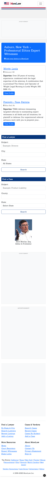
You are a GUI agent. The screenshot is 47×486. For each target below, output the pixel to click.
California (14, 460)
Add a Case (30, 436)
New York (29, 460)
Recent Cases (31, 431)
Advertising (33, 469)
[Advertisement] (23, 278)
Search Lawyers (8, 431)
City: (3, 151)
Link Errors (23, 469)
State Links (6, 454)
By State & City (8, 428)
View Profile (9, 93)
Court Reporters (8, 448)
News (3, 446)
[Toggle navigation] (40, 3)
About (27, 446)
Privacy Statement (33, 451)
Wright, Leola (10, 68)
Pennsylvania (9, 462)
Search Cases (31, 428)
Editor (42, 469)
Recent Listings (8, 433)
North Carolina (33, 462)
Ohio (17, 462)
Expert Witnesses (9, 451)
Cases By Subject (32, 433)
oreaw (15, 3)
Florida (36, 460)
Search (23, 169)
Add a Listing (7, 436)
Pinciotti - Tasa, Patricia (16, 102)
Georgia (23, 462)
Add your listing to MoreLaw (17, 59)
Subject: (4, 142)
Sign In (28, 454)
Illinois (42, 460)
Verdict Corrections (10, 469)
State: (3, 160)
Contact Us (29, 448)
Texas (22, 460)
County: (4, 193)
